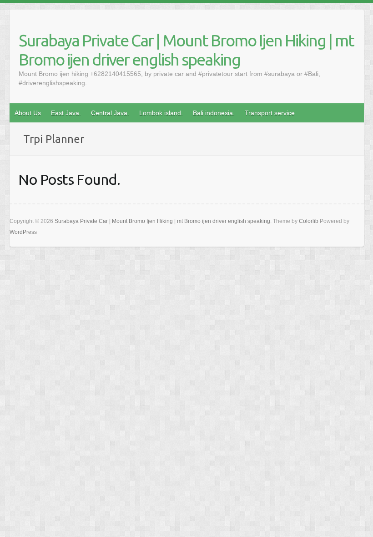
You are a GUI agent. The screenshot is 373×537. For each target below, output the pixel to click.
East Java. (66, 113)
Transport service (270, 113)
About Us (28, 113)
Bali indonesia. (214, 113)
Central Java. (110, 113)
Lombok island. (161, 113)
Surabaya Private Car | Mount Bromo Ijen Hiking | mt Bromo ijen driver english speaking (186, 50)
